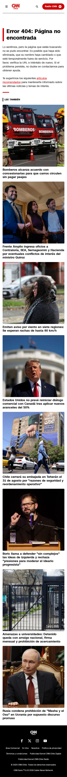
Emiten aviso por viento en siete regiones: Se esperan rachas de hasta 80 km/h (33, 329)
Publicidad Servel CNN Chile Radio (33, 759)
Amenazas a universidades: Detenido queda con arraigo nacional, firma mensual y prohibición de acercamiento (31, 638)
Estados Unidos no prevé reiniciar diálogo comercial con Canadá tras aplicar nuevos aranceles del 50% (33, 404)
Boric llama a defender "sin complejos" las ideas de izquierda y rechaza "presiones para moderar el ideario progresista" (31, 559)
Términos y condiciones (16, 753)
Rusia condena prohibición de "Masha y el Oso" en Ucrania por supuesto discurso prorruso (33, 714)
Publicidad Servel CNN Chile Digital (45, 753)
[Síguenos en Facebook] (21, 740)
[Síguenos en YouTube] (45, 740)
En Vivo (25, 748)
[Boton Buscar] (37, 6)
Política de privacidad (51, 748)
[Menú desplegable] (6, 6)
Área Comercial (13, 748)
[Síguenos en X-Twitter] (29, 740)
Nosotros (35, 748)
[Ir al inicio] (16, 6)
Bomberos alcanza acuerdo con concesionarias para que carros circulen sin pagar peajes (32, 173)
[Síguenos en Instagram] (37, 740)
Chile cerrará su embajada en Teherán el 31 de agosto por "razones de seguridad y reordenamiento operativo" (33, 480)
